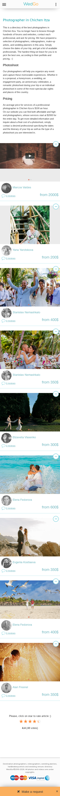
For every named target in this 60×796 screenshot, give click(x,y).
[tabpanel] (30, 162)
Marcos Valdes (22, 187)
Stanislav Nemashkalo (26, 312)
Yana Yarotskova (23, 250)
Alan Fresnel (20, 687)
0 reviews (10, 196)
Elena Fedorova (22, 500)
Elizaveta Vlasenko (24, 437)
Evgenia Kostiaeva (24, 562)
